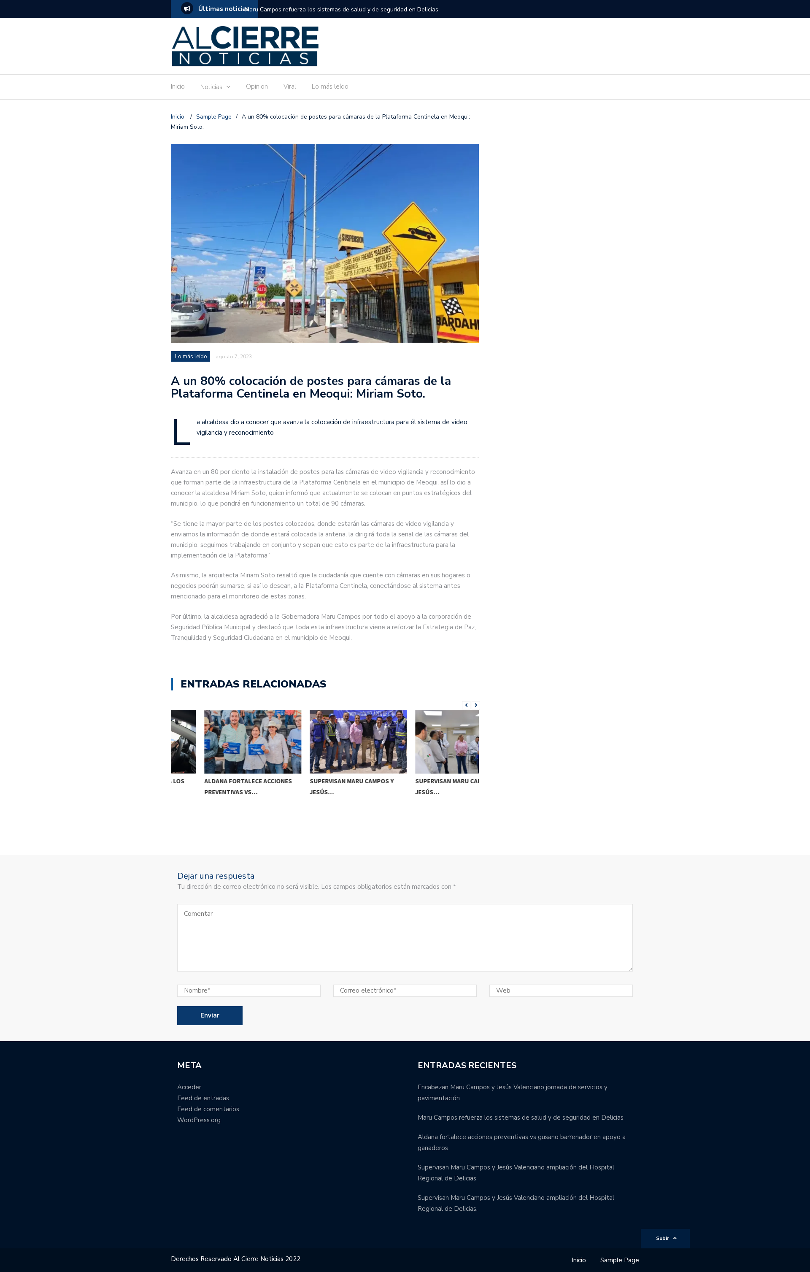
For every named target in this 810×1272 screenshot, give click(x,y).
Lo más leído (330, 86)
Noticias (211, 87)
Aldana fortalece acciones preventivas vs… (215, 786)
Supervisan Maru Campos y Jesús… (318, 786)
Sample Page (619, 1260)
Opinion (257, 86)
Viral (290, 86)
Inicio (178, 86)
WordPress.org (199, 1120)
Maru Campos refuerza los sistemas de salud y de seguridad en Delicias (341, 9)
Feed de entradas (203, 1098)
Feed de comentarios (208, 1109)
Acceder (189, 1087)
